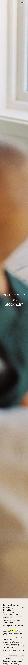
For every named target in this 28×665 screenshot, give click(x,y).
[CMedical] (4, 2)
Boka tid (12, 630)
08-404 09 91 (16, 650)
